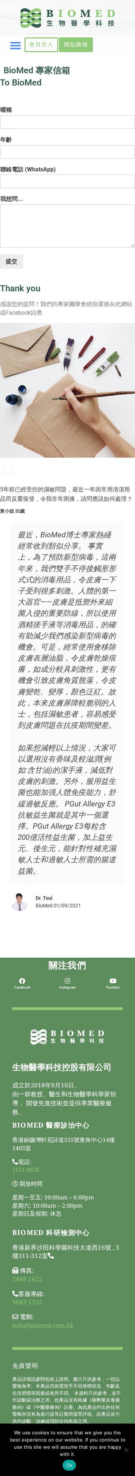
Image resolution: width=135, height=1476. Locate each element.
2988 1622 (27, 1279)
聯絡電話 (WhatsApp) (28, 169)
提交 (11, 261)
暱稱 (6, 109)
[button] (15, 45)
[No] (126, 1449)
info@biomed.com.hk (43, 1325)
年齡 (6, 139)
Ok (69, 1465)
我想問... (11, 198)
